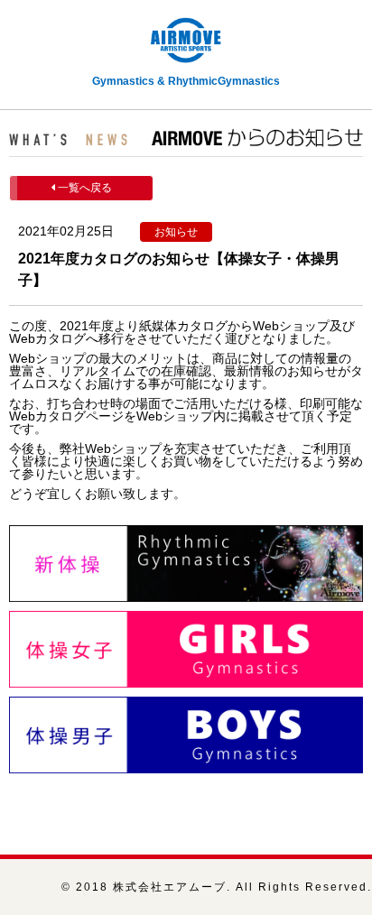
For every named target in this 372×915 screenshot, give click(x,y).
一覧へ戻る (83, 187)
